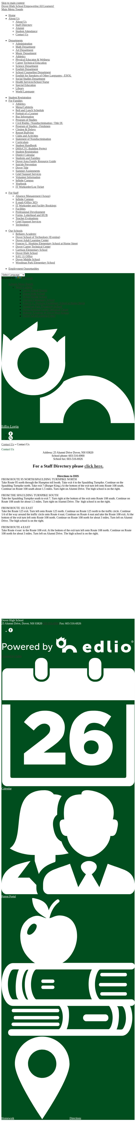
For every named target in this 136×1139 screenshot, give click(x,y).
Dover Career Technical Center (33, 246)
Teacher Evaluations (27, 218)
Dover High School (27, 253)
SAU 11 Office (24, 256)
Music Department (26, 53)
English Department (27, 69)
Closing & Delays (26, 129)
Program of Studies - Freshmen (33, 126)
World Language (25, 91)
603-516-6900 (51, 623)
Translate (28, 278)
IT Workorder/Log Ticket (30, 186)
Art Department (24, 50)
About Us (21, 21)
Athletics (21, 56)
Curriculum (22, 142)
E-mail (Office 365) (27, 202)
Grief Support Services (28, 174)
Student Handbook (26, 145)
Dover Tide (22, 167)
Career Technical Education (31, 62)
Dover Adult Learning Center (32, 240)
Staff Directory (24, 24)
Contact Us (22, 34)
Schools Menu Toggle (20, 284)
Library (20, 88)
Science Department (27, 65)
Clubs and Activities (27, 135)
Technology (22, 224)
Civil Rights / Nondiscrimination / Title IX (39, 123)
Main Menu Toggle (12, 9)
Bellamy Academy (26, 233)
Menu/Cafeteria (24, 107)
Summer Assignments (28, 170)
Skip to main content (12, 2)
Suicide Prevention (26, 164)
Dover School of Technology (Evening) (38, 237)
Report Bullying (25, 132)
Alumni (20, 28)
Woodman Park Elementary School (35, 262)
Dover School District (35, 290)
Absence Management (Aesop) (33, 196)
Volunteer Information (28, 177)
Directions (75, 1118)
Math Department (25, 46)
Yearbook (21, 183)
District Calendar (25, 154)
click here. (93, 466)
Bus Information (25, 116)
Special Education (26, 85)
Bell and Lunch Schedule (30, 110)
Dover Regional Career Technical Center (45, 309)
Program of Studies (26, 119)
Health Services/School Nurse (32, 81)
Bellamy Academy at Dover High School (46, 312)
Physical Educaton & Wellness (33, 59)
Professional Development (30, 211)
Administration (24, 43)
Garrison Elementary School (31, 249)
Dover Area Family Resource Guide (36, 161)
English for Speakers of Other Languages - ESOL (43, 75)
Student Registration (27, 151)
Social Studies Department (30, 78)
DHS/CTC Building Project (31, 148)
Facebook (10, 434)
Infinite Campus (24, 180)
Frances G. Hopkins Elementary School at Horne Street (47, 243)
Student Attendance (26, 31)
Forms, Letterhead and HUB (32, 215)
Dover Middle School (28, 259)
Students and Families (28, 158)
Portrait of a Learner (27, 113)
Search (10, 438)
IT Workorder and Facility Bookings (36, 205)
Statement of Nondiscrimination (33, 138)
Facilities (21, 208)
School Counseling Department (33, 72)
